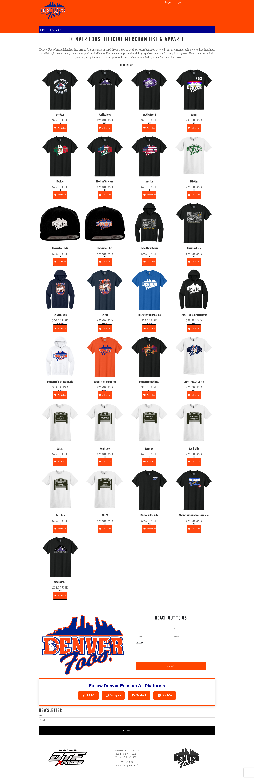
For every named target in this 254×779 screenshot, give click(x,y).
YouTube (167, 695)
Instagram (115, 695)
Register (179, 2)
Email (41, 716)
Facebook (141, 695)
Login (168, 2)
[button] (67, 758)
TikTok (91, 695)
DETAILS (139, 643)
